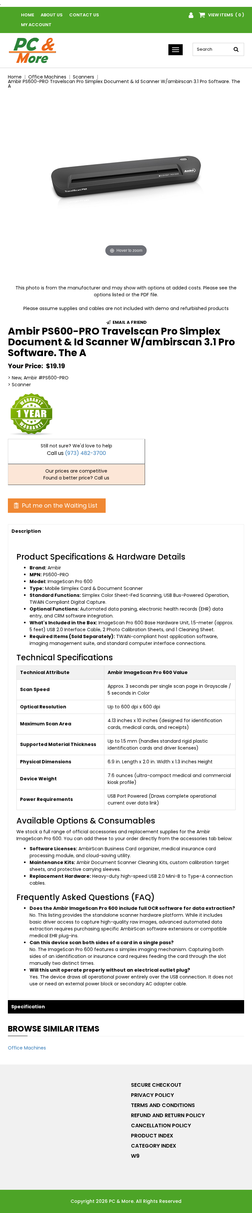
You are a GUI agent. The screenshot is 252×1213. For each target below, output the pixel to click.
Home (27, 15)
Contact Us (84, 15)
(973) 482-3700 (85, 453)
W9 (135, 1156)
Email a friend (129, 322)
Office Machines (27, 1048)
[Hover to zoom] (126, 176)
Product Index (152, 1135)
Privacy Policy (152, 1095)
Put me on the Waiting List (58, 505)
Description (26, 531)
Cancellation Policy (161, 1125)
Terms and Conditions (163, 1105)
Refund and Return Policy (168, 1115)
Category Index (153, 1146)
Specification (28, 1006)
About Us (52, 15)
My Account (36, 25)
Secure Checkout (156, 1085)
